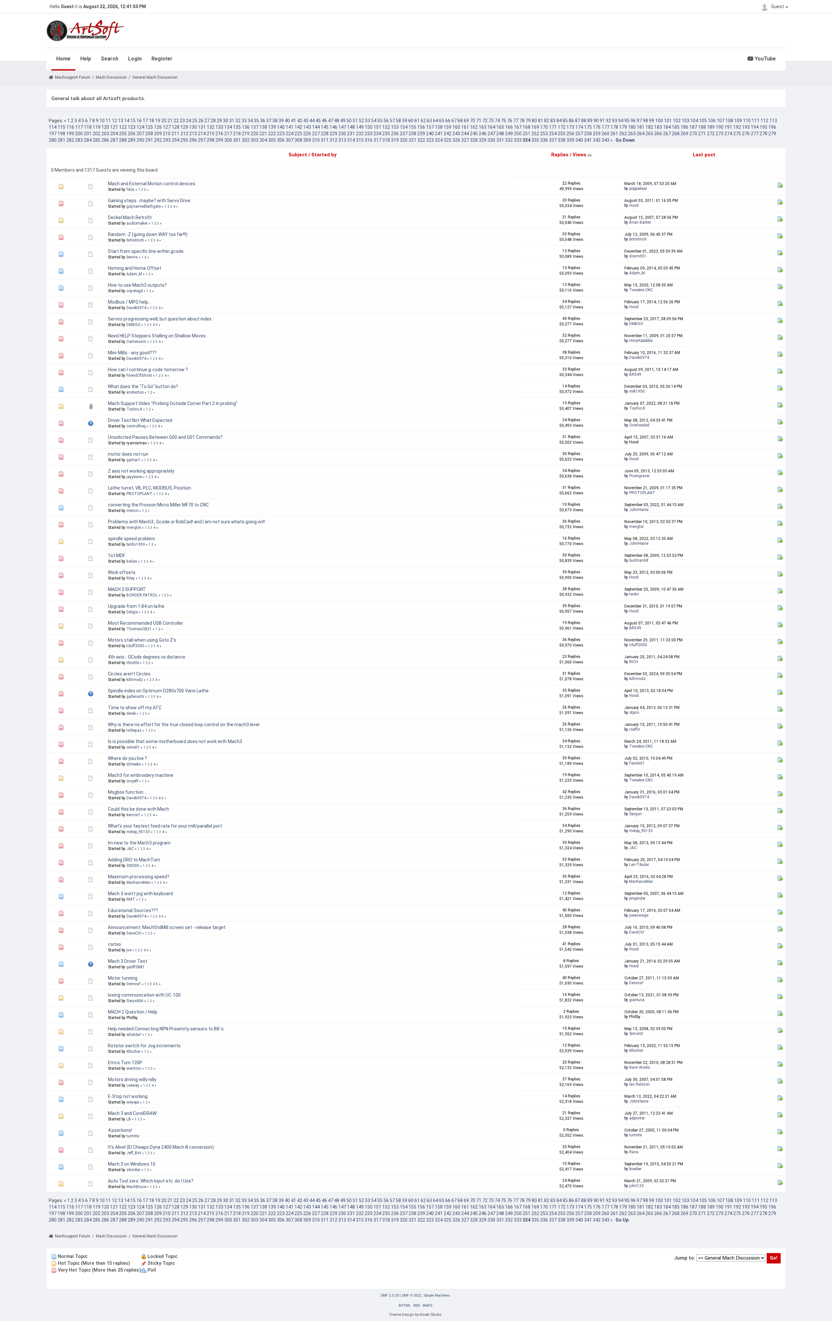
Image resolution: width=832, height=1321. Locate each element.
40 (287, 120)
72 (485, 120)
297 (202, 140)
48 (336, 120)
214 (202, 133)
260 (605, 133)
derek (131, 713)
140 (281, 127)
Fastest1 (637, 763)
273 (719, 133)
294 (175, 140)
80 (534, 120)
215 (210, 133)
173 (570, 127)
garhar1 (133, 460)
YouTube (764, 59)
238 (412, 133)
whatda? (133, 1034)
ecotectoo (135, 392)
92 (608, 120)
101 (668, 120)
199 (70, 133)
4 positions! (120, 1130)
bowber (635, 1169)
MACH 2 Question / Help (132, 1011)
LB (128, 1119)
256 (570, 133)
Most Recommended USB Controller (145, 623)
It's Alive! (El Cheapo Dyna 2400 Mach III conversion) (161, 1147)
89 (589, 120)
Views (580, 155)
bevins (132, 257)
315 (360, 140)
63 (429, 120)
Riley (130, 578)
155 (412, 127)
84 (559, 120)
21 (170, 120)
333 (518, 140)
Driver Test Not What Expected (140, 420)
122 (123, 127)
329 (483, 140)
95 (627, 120)
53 (367, 120)
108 (729, 120)
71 (478, 120)
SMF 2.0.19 (390, 1295)
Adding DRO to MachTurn (134, 859)
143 (307, 127)
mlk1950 (637, 391)
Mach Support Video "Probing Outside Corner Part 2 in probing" (173, 403)
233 (368, 133)
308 (298, 140)
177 (605, 127)
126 (158, 127)
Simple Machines (436, 1295)
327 (465, 140)
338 (562, 140)
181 (640, 127)
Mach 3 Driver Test (127, 961)
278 (763, 133)
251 (526, 133)
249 (509, 133)
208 (149, 133)
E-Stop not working (128, 1096)
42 (299, 120)
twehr (634, 594)
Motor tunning (122, 978)
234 (377, 133)
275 (737, 133)
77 (515, 120)
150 (368, 127)
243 (456, 133)
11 (108, 120)
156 (421, 127)
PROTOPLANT (139, 493)
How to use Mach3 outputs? (137, 285)
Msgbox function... (127, 792)
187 (693, 127)
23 (182, 120)
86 (571, 120)
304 (263, 140)
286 (105, 140)
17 (145, 120)
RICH (633, 662)
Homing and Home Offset (134, 268)
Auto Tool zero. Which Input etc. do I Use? (150, 1181)
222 (272, 133)
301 (237, 140)
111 (756, 120)
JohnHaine (638, 509)
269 (684, 133)
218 (237, 133)
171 (553, 127)
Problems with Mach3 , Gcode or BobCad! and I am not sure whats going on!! (186, 521)
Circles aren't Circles (129, 673)
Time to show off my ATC (135, 707)
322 (421, 140)
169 (535, 127)
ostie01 (133, 747)
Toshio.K (134, 409)
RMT (130, 899)
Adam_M (134, 274)
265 (649, 133)
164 (491, 127)
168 (526, 127)
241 (439, 133)
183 (658, 127)
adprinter (637, 1118)
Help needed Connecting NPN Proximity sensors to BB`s (166, 1028)
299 (219, 140)
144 (316, 127)
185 (676, 127)
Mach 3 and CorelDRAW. (132, 1113)
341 (588, 140)
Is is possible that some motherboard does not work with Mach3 (175, 741)
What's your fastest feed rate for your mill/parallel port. (165, 826)
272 (711, 133)
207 (140, 133)
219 (246, 133)
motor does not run (128, 454)
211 (175, 133)
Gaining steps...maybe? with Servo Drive (149, 200)
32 (237, 120)
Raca (633, 1152)
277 (755, 133)
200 (79, 133)
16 (139, 120)
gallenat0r (135, 696)
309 (307, 140)
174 (579, 127)
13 (120, 120)
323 (430, 140)
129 (184, 127)
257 (579, 133)
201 (88, 133)
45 (318, 120)
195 (763, 127)
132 (210, 127)
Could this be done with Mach (138, 809)
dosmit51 (637, 256)
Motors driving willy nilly (132, 1079)
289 (132, 140)
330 (491, 140)
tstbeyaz (134, 730)
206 (132, 133)
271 (702, 133)
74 (497, 120)
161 (465, 127)
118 (88, 127)
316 (368, 140)
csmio (114, 944)
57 (392, 120)
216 (219, 133)
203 (105, 133)
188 (702, 127)
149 (360, 127)
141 (289, 127)
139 (272, 127)
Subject (298, 155)
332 (509, 140)
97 (639, 120)
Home (63, 59)
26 (200, 120)
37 (268, 120)
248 (500, 133)
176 (597, 127)
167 (518, 127)
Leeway (132, 1085)
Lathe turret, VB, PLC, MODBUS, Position (149, 487)
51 (355, 120)
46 (324, 120)
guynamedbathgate (143, 206)
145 (325, 127)
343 (605, 140)
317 (377, 140)
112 (764, 120)
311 (325, 140)
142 (298, 127)
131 (202, 127)
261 (614, 133)
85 (565, 120)
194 (755, 127)
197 (53, 133)
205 (123, 133)
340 (579, 140)
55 (380, 120)
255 (562, 133)
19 (157, 120)
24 (188, 120)
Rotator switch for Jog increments (144, 1045)
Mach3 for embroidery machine (140, 775)
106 (712, 120)
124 (140, 127)
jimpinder (637, 898)
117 (79, 127)
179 (623, 127)
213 (193, 133)
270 (693, 133)
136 (246, 127)
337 (553, 140)
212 (184, 133)
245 (474, 133)
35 (256, 120)
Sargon (635, 814)
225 (298, 133)
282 (70, 140)
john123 (636, 1186)
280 (53, 140)
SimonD (636, 1033)
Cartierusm (136, 341)
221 (263, 133)
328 (474, 140)
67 (454, 120)
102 (677, 120)
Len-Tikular (639, 864)
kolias (131, 561)
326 (456, 140)
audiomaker (137, 223)
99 (651, 120)
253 (544, 133)
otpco (634, 712)
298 (210, 140)
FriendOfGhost (139, 375)
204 (114, 133)
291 (149, 140)
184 (667, 127)
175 (588, 127)
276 (746, 133)
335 (535, 140)
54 (373, 120)
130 (193, 127)
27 (207, 120)
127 (167, 127)
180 (632, 127)
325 (447, 140)
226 (307, 133)
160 (456, 127)
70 (472, 120)
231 (351, 133)
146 (333, 127)
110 (747, 120)
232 (360, 133)
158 (439, 127)
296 (193, 140)
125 (149, 127)
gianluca (636, 1000)
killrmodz (134, 679)
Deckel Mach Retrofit (130, 217)
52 (361, 120)
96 (633, 120)
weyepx (132, 1102)
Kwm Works (639, 1067)
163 (483, 127)
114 (53, 127)
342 (597, 140)
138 (263, 127)
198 (61, 133)
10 (102, 120)
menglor (133, 527)
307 (289, 140)
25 (194, 120)
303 (254, 140)
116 (70, 127)
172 (562, 127)
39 (281, 120)
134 (228, 127)
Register (162, 59)
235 (386, 133)
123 (132, 127)
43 (305, 120)
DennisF (133, 984)
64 (435, 120)
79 (528, 120)
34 (250, 120)
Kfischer (133, 1051)
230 (342, 133)
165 (500, 127)
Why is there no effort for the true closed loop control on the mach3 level (183, 724)
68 (460, 120)
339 (570, 140)
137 (254, 127)
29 (219, 120)
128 (175, 127)
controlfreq (136, 426)
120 (105, 127)
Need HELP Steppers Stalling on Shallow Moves (157, 335)
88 (583, 120)
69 (466, 120)
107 (720, 120)
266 (658, 133)
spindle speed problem (131, 538)
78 (522, 120)
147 (342, 127)
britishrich (135, 240)
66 (447, 120)
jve (128, 950)
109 (738, 120)
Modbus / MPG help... (129, 302)
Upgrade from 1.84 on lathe (136, 606)
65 (441, 120)
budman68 (638, 560)
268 (676, 133)
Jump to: (684, 1258)
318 (386, 140)
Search (109, 59)
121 (114, 127)
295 (184, 140)
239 (421, 133)
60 (410, 120)
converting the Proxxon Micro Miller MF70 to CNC (158, 504)
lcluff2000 (135, 646)
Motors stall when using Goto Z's (142, 640)
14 (126, 120)
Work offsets (122, 572)
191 (728, 127)
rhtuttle (132, 662)
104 (694, 120)
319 (395, 140)
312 (333, 140)
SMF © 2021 (412, 1295)
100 (659, 120)
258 (588, 133)
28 (213, 120)
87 (577, 120)
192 (737, 127)
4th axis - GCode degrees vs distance (146, 657)
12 (114, 120)
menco (132, 510)
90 (596, 120)
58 (398, 120)
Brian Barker (640, 222)
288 (123, 140)
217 (228, 133)
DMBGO (133, 324)
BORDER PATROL (142, 595)
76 (509, 120)
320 (404, 140)
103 (685, 120)
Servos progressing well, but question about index (160, 318)
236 (395, 133)
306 (281, 140)
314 (351, 140)
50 (349, 120)
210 (167, 133)
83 (552, 120)
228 (325, 133)
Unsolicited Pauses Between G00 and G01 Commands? (165, 437)
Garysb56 (134, 1001)
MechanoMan (138, 882)
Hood (634, 205)
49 (342, 120)
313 (342, 140)
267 (667, 133)
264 (640, 133)
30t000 (132, 865)
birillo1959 (135, 544)
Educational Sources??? (133, 910)
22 (176, 120)
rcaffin (634, 729)
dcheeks (133, 764)
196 (772, 127)
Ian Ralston (639, 1084)
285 (96, 140)
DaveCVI (133, 933)
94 (620, 120)
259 (597, 133)
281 (61, 140)
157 (430, 127)
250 (518, 133)
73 (491, 120)
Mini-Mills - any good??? (132, 352)
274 (728, 133)
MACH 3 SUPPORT (127, 589)
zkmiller (133, 1170)
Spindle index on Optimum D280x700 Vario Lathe (158, 690)
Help (85, 59)
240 (430, 133)
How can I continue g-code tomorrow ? (148, 369)
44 (312, 120)
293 (167, 140)
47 (330, 120)
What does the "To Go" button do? (143, 386)
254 (553, 133)
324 (439, 140)
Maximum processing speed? (138, 876)
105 (703, 120)
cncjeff (132, 781)
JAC (130, 848)
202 (96, 133)
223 (281, 133)
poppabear (638, 188)
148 (351, 127)
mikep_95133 (138, 832)
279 (772, 133)
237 (404, 133)
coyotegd (134, 291)
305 (272, 140)
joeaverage (638, 915)
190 (719, 127)
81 (540, 120)
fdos (130, 189)
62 (423, 120)
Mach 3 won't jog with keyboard (140, 893)
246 (483, 133)
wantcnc (133, 1068)
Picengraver (639, 476)
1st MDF (116, 555)
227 (316, 133)
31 (231, 120)
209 (158, 133)
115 (61, 127)
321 (412, 140)
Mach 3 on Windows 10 (131, 1164)
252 (535, 133)
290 (140, 140)
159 (447, 127)
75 (503, 120)
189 (711, 127)
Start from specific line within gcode (146, 251)
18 (151, 120)
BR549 (635, 374)
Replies (559, 155)
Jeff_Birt (133, 1153)
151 (377, 127)
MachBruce (136, 1186)
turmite (132, 1136)
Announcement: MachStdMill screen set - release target (167, 927)
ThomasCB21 (139, 629)
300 (228, 140)
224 (289, 133)
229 (333, 133)
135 (237, 127)
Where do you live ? (127, 758)
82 (546, 120)
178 (614, 127)
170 (544, 127)
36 (262, 120)
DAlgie (132, 612)
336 (544, 140)
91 (602, 120)
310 (316, 140)
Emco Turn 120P (125, 1062)
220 (254, 133)
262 (623, 133)
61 (417, 120)
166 (509, 127)
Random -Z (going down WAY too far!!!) (148, 234)
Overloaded (639, 425)
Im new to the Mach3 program (139, 842)
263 (632, 133)
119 (96, 127)
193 (746, 127)
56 (386, 120)
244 (465, 133)
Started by (323, 155)
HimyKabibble (641, 340)
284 (88, 140)
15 (133, 120)
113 (773, 120)
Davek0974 (136, 308)
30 (225, 120)
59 (404, 120)
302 (246, 140)
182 (649, 127)
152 (386, 127)
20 (163, 120)
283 (79, 140)
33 (244, 120)
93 (614, 120)
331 (500, 140)
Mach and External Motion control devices (151, 183)
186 (684, 127)
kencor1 (133, 815)
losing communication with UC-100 (144, 995)
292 (158, 140)
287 (114, 140)
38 (275, 120)
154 (404, 127)
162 (474, 127)
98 (645, 120)
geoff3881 (135, 967)
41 (293, 120)
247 (491, 133)
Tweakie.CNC (641, 290)
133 (219, 127)
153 (395, 127)
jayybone (134, 477)
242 (447, 133)
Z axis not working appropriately (141, 471)
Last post (704, 155)
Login (135, 59)
